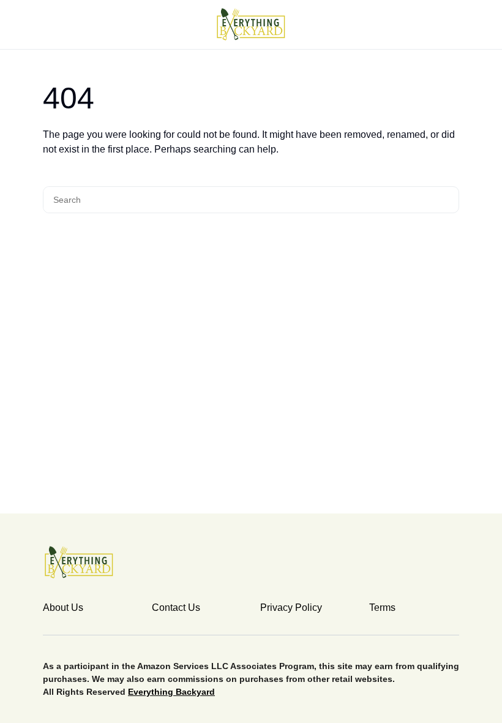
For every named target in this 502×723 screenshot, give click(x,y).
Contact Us (176, 607)
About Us (63, 607)
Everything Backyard (171, 692)
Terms (382, 607)
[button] (46, 24)
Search (448, 200)
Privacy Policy (291, 607)
